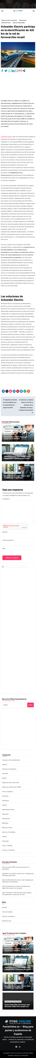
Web (3, 548)
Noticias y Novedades (19, 22)
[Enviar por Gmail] (20, 70)
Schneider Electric (6, 136)
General (4, 805)
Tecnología (8, 433)
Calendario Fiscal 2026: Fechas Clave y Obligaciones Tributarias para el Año (17, 457)
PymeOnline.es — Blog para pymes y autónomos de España (18, 1030)
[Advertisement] (18, 87)
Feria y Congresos (7, 791)
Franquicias (5, 800)
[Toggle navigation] (2, 11)
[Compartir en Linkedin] (13, 70)
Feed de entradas (7, 912)
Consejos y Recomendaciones (13, 429)
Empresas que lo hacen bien (9, 20)
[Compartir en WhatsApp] (9, 70)
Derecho (4, 764)
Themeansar (24, 1055)
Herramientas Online (8, 809)
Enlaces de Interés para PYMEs (11, 787)
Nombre (5, 532)
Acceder (4, 907)
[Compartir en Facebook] (2, 70)
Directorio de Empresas (9, 769)
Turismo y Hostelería (8, 850)
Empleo (4, 778)
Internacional (22, 20)
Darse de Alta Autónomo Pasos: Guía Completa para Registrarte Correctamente (17, 477)
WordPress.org (6, 921)
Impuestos (5, 814)
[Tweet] (5, 70)
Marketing (5, 823)
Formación (8, 431)
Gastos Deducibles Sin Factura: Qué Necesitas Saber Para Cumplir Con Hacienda (17, 1006)
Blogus (16, 1055)
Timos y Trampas (7, 845)
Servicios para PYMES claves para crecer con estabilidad (16, 438)
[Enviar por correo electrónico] (16, 70)
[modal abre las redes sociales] (23, 70)
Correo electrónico (8, 540)
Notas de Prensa (6, 22)
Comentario (6, 499)
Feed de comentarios (8, 916)
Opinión (4, 836)
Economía (26, 429)
